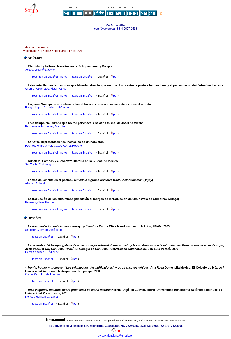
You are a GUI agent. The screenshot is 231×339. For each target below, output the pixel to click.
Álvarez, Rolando (35, 183)
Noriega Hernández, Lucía (41, 296)
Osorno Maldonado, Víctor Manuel (46, 88)
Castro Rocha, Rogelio (68, 145)
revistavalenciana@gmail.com (115, 335)
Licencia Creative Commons (169, 320)
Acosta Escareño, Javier (40, 69)
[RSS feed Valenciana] (160, 13)
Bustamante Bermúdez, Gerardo (45, 126)
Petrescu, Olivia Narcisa (40, 202)
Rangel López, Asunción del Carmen (47, 107)
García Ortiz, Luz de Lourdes (42, 274)
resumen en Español (45, 76)
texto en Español (82, 76)
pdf (115, 76)
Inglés (63, 76)
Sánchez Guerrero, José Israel (43, 229)
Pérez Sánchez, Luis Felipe (42, 252)
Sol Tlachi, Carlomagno (39, 164)
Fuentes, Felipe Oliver (38, 145)
